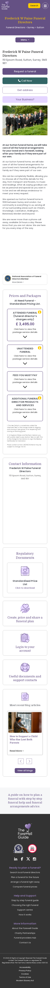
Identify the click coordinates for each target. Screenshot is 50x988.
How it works (25, 914)
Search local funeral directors (25, 872)
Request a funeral (25, 71)
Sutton (40, 27)
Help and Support (25, 895)
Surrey (30, 27)
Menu (24, 39)
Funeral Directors (15, 27)
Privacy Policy (25, 970)
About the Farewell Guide (25, 928)
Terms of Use (25, 977)
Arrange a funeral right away (25, 881)
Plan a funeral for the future (25, 877)
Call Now (26, 80)
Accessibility (25, 967)
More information (25, 923)
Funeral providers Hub (25, 937)
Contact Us (25, 942)
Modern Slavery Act (25, 980)
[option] (25, 733)
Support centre (25, 909)
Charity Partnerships (25, 933)
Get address (25, 90)
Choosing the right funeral (25, 905)
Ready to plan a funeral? (25, 867)
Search (34, 5)
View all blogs (25, 770)
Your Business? (25, 99)
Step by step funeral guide (25, 900)
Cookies (25, 974)
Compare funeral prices (25, 886)
